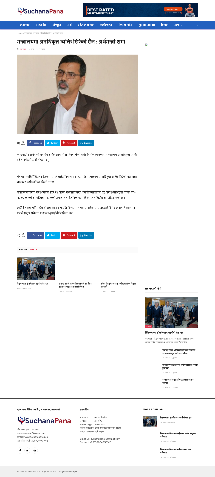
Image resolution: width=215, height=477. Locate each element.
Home (20, 33)
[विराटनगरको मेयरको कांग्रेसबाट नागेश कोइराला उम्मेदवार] (150, 437)
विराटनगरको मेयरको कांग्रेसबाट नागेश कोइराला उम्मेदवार (178, 435)
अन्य (177, 25)
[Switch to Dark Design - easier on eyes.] (196, 25)
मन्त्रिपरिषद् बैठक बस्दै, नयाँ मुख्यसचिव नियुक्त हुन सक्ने (118, 285)
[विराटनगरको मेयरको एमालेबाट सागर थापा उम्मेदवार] (150, 453)
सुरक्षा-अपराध (147, 25)
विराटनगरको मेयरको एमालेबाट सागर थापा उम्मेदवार (175, 451)
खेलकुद (56, 25)
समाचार (25, 25)
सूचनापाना (23, 49)
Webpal (73, 471)
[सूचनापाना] (40, 10)
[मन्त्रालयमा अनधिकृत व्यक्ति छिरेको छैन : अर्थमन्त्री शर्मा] (77, 94)
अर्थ (69, 25)
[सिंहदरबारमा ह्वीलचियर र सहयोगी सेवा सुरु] (36, 268)
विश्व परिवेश (125, 25)
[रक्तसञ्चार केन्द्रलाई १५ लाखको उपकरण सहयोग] (152, 383)
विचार (164, 25)
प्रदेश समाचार (86, 25)
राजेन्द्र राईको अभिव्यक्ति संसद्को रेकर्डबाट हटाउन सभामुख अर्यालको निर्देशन (75, 285)
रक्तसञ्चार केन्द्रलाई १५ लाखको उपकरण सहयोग (178, 381)
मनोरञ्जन (106, 25)
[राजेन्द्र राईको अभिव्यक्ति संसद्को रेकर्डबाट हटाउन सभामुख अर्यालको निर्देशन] (77, 268)
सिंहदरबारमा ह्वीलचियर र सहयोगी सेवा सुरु (32, 283)
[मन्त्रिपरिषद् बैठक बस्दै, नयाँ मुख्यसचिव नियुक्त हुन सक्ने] (119, 268)
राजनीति (41, 25)
